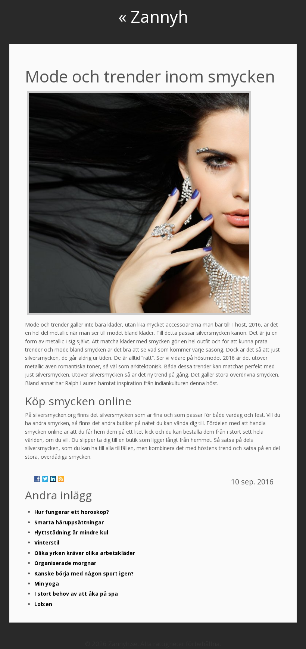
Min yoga (46, 583)
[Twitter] (45, 479)
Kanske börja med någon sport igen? (84, 573)
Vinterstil (46, 542)
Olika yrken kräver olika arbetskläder (84, 552)
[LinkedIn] (53, 479)
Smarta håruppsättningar (69, 522)
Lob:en (43, 604)
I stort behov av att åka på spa (76, 593)
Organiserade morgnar (65, 563)
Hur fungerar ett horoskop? (71, 511)
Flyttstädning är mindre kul (71, 532)
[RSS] (61, 479)
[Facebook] (37, 479)
